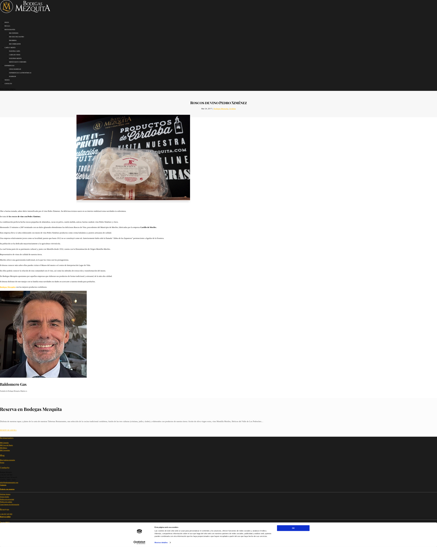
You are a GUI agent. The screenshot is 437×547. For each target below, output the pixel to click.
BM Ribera (3, 448)
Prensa (2, 462)
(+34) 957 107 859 (6, 514)
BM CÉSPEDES (13, 33)
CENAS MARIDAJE (15, 69)
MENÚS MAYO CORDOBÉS (17, 62)
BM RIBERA (13, 40)
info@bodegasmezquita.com (9, 482)
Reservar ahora (8, 430)
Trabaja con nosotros (7, 489)
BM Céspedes (4, 443)
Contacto (8, 83)
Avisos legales (4, 497)
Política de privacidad (7, 499)
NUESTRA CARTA (14, 51)
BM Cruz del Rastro (6, 445)
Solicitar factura (5, 494)
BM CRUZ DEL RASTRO (16, 37)
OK (293, 528)
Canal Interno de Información (9, 504)
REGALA (7, 26)
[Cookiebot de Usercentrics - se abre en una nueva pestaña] (139, 542)
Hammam (12, 76)
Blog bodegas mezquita (7, 460)
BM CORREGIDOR (15, 44)
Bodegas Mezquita (221, 108)
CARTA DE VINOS (14, 55)
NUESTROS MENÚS (15, 58)
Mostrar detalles (161, 542)
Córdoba (232, 108)
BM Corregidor (5, 450)
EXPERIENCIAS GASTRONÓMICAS (20, 73)
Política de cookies (6, 502)
